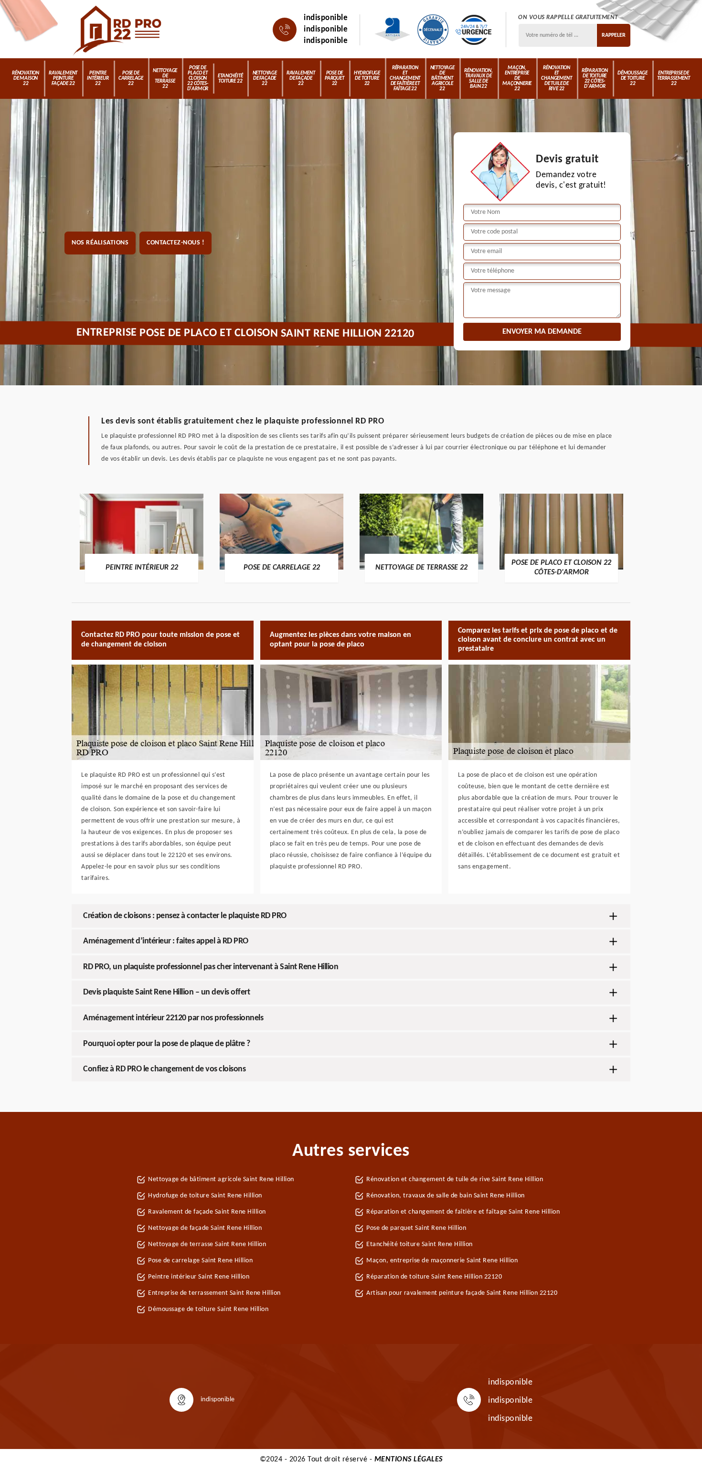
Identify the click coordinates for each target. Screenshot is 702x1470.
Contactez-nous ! (175, 242)
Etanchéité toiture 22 (230, 79)
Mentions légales (408, 1459)
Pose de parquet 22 (334, 78)
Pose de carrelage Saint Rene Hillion (200, 1260)
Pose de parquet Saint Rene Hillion (416, 1228)
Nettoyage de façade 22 (265, 78)
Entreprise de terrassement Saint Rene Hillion (214, 1293)
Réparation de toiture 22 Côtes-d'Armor (595, 78)
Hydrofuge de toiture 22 (367, 78)
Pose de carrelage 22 (130, 78)
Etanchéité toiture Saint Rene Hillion (419, 1244)
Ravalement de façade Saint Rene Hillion (207, 1212)
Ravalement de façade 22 (301, 78)
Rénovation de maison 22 (25, 78)
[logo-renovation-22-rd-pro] (118, 29)
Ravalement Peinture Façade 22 (63, 78)
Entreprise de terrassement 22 (673, 78)
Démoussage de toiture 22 (632, 78)
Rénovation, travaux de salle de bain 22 (478, 78)
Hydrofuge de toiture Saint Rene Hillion (205, 1195)
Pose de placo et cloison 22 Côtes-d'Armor (198, 78)
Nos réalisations (100, 242)
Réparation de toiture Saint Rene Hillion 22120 (434, 1276)
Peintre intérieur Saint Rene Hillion (198, 1276)
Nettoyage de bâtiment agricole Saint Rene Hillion (221, 1179)
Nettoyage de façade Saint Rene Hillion (205, 1228)
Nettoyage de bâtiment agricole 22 (442, 78)
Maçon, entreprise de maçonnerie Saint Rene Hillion (442, 1260)
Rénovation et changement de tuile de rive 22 (556, 78)
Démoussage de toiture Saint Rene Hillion (208, 1309)
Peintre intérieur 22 (97, 78)
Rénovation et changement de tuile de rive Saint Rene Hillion (454, 1179)
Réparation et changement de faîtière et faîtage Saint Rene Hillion (463, 1212)
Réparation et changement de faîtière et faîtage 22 (405, 78)
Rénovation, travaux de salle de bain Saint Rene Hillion (445, 1195)
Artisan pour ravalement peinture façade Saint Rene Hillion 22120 (461, 1293)
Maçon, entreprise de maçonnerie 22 (517, 78)
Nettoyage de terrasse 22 (165, 78)
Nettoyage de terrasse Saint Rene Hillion (207, 1244)
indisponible (326, 18)
